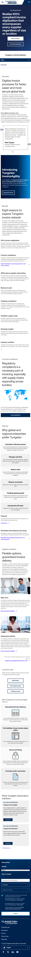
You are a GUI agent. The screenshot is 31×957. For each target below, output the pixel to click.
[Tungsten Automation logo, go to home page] (12, 922)
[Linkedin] (12, 952)
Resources (6, 862)
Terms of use (5, 936)
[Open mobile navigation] (2, 2)
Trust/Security (5, 927)
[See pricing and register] (15, 595)
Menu (2, 60)
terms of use (12, 900)
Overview (3, 65)
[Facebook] (3, 952)
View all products (6, 848)
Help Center (15, 680)
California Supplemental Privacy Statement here (14, 908)
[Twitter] (8, 952)
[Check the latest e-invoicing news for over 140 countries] (15, 260)
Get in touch (6, 874)
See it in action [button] (15, 38)
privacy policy (20, 900)
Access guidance (15, 415)
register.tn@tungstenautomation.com (16, 660)
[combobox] (16, 947)
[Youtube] (17, 952)
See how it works (8, 192)
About (4, 866)
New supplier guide (15, 686)
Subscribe (4, 939)
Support (3, 870)
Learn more (8, 819)
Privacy (3, 933)
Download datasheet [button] (15, 44)
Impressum (4, 930)
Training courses (15, 691)
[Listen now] (15, 519)
